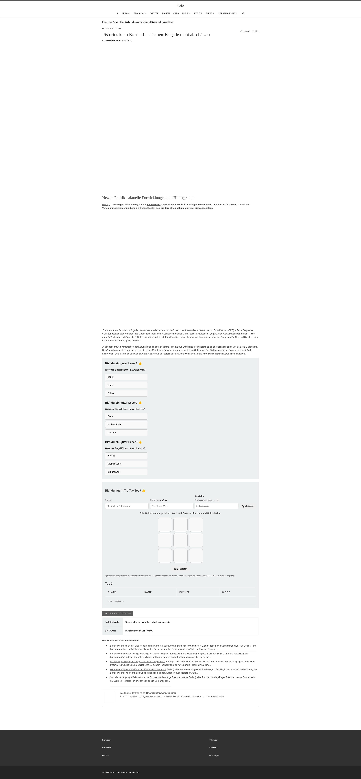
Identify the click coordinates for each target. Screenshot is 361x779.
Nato (205, 353)
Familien (174, 337)
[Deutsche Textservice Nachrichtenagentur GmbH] (109, 696)
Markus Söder (114, 424)
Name (108, 500)
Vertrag (111, 455)
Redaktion (105, 755)
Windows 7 (213, 748)
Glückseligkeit (214, 755)
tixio (112, 772)
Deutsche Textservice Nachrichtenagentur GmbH (148, 693)
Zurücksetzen (180, 568)
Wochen (111, 432)
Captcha (199, 496)
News (115, 21)
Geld (196, 350)
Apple (110, 385)
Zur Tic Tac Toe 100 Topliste (118, 613)
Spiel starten (248, 506)
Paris (110, 416)
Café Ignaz (213, 740)
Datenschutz (106, 748)
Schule (111, 393)
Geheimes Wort (158, 500)
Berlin (105, 204)
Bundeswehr (153, 204)
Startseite (106, 21)
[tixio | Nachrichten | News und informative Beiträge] (180, 5)
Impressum (106, 740)
